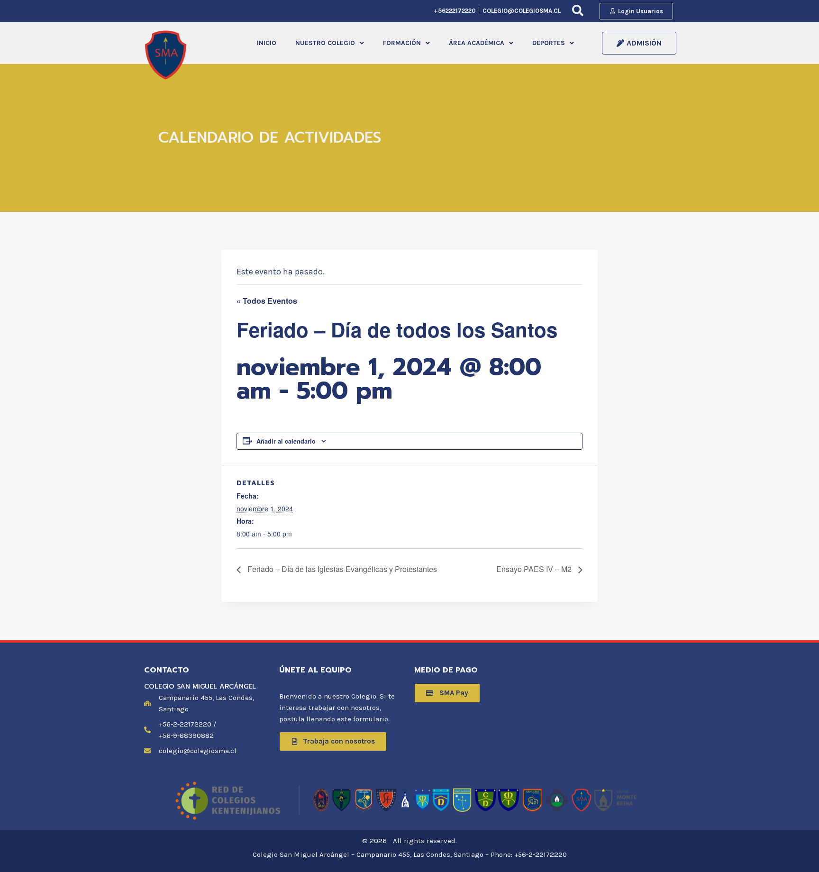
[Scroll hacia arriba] (797, 855)
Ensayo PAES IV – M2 (534, 568)
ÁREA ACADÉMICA (476, 43)
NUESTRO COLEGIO (325, 43)
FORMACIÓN (402, 43)
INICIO (266, 43)
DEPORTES (548, 43)
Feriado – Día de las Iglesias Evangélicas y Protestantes (341, 568)
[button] (329, 43)
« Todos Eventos (267, 300)
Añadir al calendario (286, 441)
